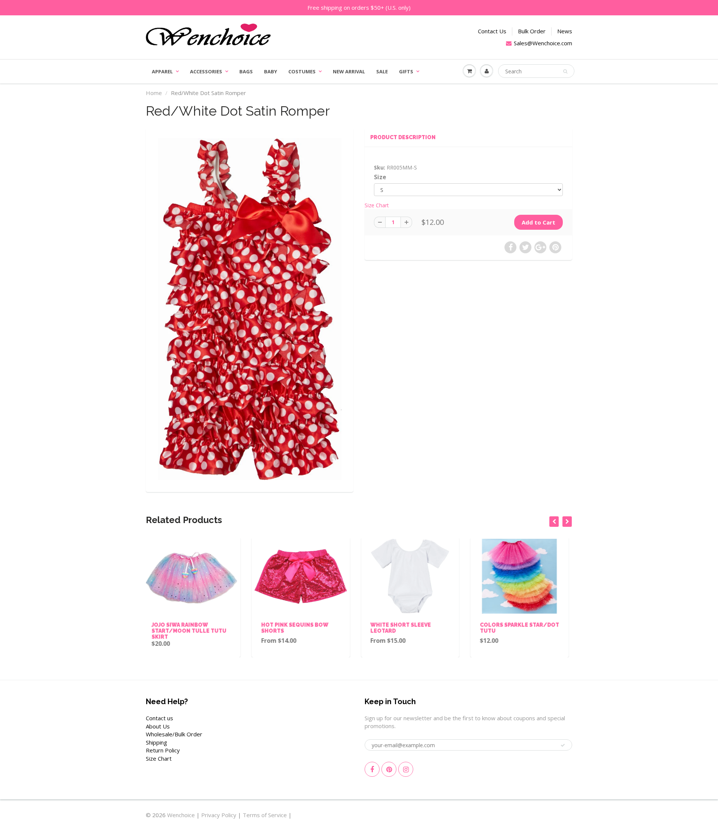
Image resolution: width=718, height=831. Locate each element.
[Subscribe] (562, 745)
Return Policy (163, 750)
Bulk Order (532, 31)
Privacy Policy (218, 815)
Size (380, 177)
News (564, 31)
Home (154, 93)
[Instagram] (405, 769)
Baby (270, 71)
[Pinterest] (388, 769)
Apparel (162, 71)
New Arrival (349, 71)
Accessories (206, 71)
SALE (382, 71)
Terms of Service (265, 815)
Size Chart (377, 205)
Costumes (302, 71)
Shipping (156, 742)
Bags (246, 71)
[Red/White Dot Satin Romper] (249, 309)
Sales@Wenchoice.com (543, 43)
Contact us (159, 718)
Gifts (406, 71)
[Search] (565, 71)
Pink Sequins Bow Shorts (522, 625)
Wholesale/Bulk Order (174, 734)
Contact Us (492, 31)
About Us (158, 726)
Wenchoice (181, 815)
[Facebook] (372, 769)
